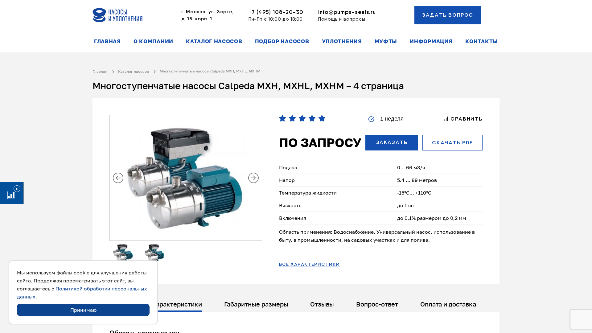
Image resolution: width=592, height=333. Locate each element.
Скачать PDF (452, 142)
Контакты (481, 41)
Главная (107, 41)
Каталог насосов (214, 41)
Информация (431, 41)
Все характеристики (309, 264)
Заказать (392, 142)
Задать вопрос (447, 15)
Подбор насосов (282, 41)
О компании (153, 41)
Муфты (386, 41)
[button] (118, 178)
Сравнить (466, 119)
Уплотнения (342, 41)
